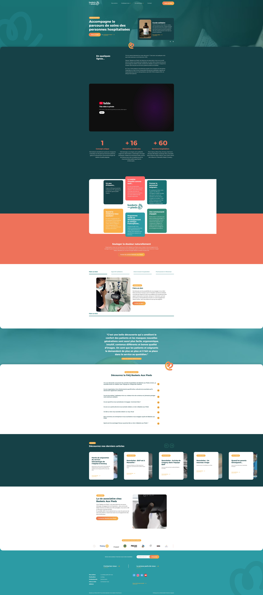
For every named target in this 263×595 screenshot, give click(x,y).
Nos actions (114, 3)
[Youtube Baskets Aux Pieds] (145, 575)
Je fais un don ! (139, 303)
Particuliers (92, 577)
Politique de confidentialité (159, 592)
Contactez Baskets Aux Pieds (107, 518)
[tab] (98, 272)
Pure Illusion (119, 592)
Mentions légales (170, 592)
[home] (94, 3)
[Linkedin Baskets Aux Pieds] (141, 575)
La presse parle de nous (107, 574)
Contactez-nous (105, 581)
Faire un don (168, 3)
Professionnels (93, 579)
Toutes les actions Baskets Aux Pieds (131, 254)
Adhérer (91, 584)
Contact (149, 3)
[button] (126, 3)
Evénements (104, 579)
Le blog (102, 577)
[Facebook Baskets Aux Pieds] (134, 575)
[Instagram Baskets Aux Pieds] (137, 575)
